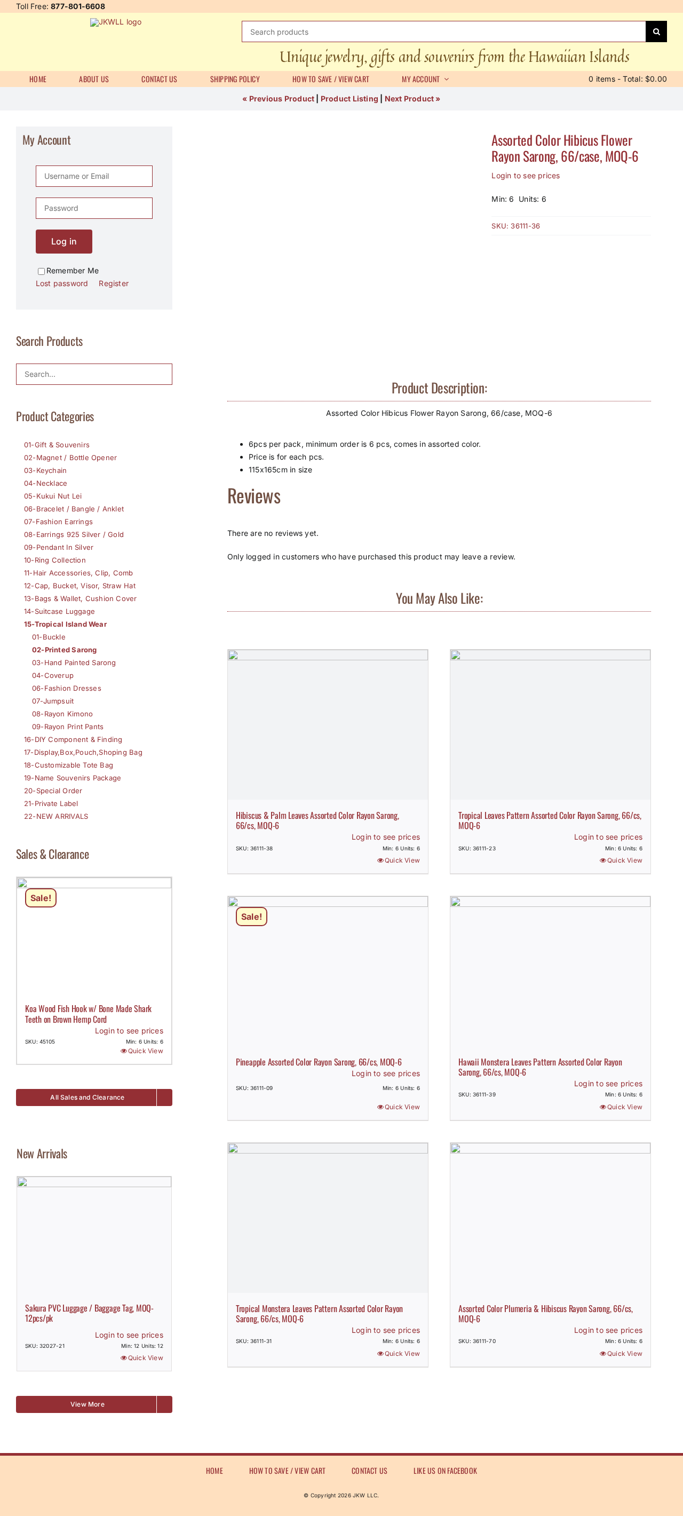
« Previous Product (278, 98)
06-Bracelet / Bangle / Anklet (74, 508)
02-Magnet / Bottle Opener (70, 457)
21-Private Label (51, 803)
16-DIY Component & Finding (73, 739)
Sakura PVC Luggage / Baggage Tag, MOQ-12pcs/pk (89, 1312)
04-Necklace (45, 483)
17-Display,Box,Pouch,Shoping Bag (83, 752)
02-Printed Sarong (64, 649)
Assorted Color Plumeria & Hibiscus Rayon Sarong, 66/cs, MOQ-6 (545, 1313)
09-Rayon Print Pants (68, 726)
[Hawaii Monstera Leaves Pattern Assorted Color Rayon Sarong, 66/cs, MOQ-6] (550, 971)
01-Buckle (49, 637)
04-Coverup (53, 675)
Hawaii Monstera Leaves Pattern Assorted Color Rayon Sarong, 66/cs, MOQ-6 (540, 1066)
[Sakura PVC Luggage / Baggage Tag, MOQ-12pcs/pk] (94, 1234)
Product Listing (349, 98)
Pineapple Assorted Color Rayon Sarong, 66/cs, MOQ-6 (319, 1061)
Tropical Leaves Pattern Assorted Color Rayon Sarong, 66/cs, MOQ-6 (549, 820)
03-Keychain (45, 470)
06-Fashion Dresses (66, 688)
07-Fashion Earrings (58, 521)
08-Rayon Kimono (62, 713)
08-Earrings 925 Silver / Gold (74, 534)
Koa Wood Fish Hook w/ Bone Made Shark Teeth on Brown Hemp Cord (88, 1013)
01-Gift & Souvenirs (57, 444)
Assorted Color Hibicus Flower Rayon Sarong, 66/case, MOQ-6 (565, 147)
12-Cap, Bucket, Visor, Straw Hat (80, 585)
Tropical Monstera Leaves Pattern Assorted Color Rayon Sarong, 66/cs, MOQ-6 (319, 1313)
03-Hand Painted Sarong (74, 662)
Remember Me (72, 270)
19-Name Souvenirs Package (72, 777)
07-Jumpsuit (53, 701)
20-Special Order (53, 790)
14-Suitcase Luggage (59, 611)
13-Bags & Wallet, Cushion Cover (80, 598)
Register (114, 283)
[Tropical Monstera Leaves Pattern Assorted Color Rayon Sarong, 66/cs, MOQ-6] (328, 1218)
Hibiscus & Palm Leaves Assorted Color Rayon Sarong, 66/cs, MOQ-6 (317, 820)
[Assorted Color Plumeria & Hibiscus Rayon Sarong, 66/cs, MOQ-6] (550, 1218)
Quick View (402, 860)
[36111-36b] (351, 245)
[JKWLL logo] (116, 21)
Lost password (62, 283)
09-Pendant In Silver (58, 547)
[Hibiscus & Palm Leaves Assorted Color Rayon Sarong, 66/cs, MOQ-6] (328, 725)
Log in (64, 241)
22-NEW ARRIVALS (56, 816)
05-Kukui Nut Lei (53, 496)
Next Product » (413, 98)
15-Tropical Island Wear (65, 624)
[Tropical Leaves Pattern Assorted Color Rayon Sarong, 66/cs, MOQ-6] (550, 725)
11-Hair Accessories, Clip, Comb (78, 572)
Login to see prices (525, 175)
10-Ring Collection (55, 560)
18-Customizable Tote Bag (68, 765)
